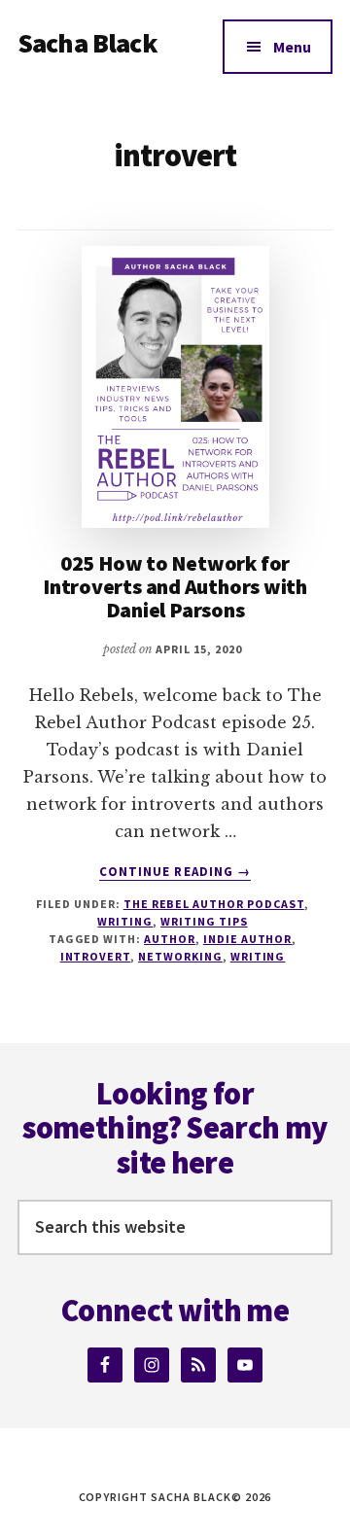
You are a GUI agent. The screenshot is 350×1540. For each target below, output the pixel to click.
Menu (292, 46)
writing (258, 956)
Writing (125, 921)
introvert (95, 956)
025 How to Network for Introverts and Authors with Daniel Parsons (175, 586)
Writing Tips (204, 921)
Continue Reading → (175, 872)
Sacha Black (88, 42)
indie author (248, 938)
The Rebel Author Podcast (213, 903)
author (169, 938)
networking (180, 956)
